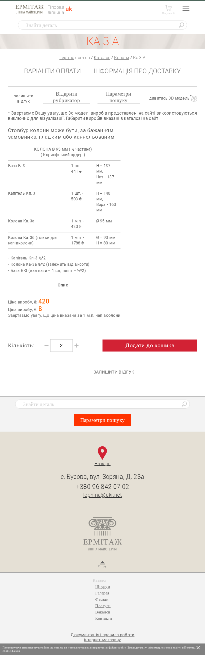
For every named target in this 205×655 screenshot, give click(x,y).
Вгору (102, 566)
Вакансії (102, 612)
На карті (102, 463)
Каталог (102, 57)
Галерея (102, 593)
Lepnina (67, 57)
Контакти (103, 618)
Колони (121, 57)
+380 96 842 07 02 (102, 486)
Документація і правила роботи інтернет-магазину (102, 637)
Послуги (102, 606)
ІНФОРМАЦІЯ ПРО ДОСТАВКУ (137, 71)
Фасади (101, 599)
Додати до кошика (149, 346)
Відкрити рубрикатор (66, 97)
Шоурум (102, 586)
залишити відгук (24, 98)
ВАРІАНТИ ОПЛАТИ (52, 71)
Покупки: (168, 13)
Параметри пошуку (118, 97)
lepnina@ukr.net (102, 495)
